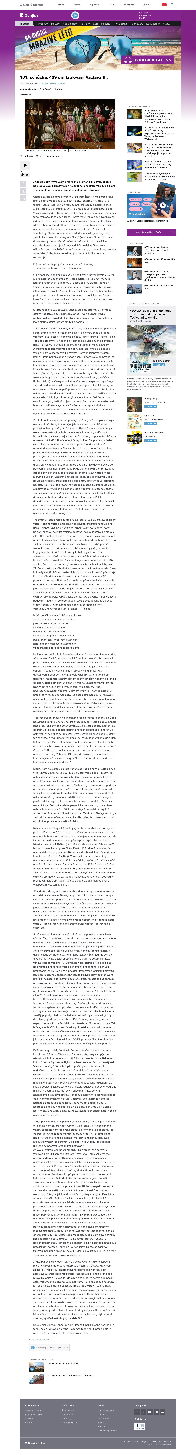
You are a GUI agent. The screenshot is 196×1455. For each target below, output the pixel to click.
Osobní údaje (140, 1441)
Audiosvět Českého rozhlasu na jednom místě (147, 221)
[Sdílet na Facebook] (23, 184)
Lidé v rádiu (103, 1418)
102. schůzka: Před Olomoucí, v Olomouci (70, 1375)
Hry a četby (135, 199)
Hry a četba (120, 23)
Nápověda (103, 1414)
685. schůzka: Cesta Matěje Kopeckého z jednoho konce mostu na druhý (159, 276)
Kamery (142, 18)
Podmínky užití (155, 1441)
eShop (28, 1422)
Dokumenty (153, 23)
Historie (24, 23)
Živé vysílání (135, 209)
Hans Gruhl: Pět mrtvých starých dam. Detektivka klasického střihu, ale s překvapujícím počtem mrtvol (158, 150)
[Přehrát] (25, 165)
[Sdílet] (27, 175)
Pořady (55, 23)
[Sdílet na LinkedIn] (23, 198)
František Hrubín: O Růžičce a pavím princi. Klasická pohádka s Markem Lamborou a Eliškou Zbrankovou (159, 116)
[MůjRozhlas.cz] (25, 95)
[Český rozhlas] (31, 5)
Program (76, 5)
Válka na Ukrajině (33, 1410)
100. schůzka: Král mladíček (62, 1363)
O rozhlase (129, 5)
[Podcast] (22, 175)
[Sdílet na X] (23, 191)
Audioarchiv (145, 15)
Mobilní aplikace (70, 1422)
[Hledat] (172, 5)
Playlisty (85, 23)
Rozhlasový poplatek (108, 1430)
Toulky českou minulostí (53, 83)
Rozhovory (136, 23)
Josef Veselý (42, 1339)
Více (167, 23)
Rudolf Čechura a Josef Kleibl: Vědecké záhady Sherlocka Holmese (158, 164)
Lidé (95, 23)
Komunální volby (33, 1414)
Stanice (112, 5)
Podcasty (66, 1418)
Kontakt (102, 1426)
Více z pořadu (136, 243)
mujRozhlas (94, 5)
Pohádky (134, 204)
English (167, 1441)
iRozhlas (60, 5)
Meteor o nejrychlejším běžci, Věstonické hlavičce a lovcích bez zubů (159, 176)
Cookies (127, 1441)
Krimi (146, 199)
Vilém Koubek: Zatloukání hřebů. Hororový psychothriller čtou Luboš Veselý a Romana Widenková (159, 133)
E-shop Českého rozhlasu (143, 304)
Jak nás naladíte (106, 1410)
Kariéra (101, 1422)
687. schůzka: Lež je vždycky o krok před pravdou (156, 250)
